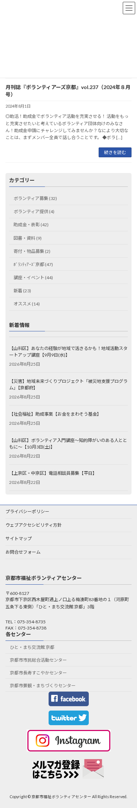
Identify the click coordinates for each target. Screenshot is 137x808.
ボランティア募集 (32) (35, 198)
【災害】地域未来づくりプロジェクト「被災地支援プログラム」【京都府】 (68, 384)
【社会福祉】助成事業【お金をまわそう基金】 (55, 414)
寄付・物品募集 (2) (32, 251)
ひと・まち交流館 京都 (32, 647)
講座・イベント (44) (33, 277)
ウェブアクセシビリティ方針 (33, 525)
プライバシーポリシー (27, 511)
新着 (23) (22, 290)
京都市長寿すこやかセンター (38, 673)
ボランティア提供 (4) (34, 211)
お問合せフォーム (23, 552)
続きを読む (115, 152)
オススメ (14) (27, 304)
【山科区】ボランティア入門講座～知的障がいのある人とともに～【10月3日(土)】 (68, 444)
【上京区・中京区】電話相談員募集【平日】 (53, 473)
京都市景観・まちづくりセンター (43, 685)
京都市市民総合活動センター (38, 660)
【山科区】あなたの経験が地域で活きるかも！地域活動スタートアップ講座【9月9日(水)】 (68, 352)
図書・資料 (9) (28, 238)
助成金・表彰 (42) (31, 225)
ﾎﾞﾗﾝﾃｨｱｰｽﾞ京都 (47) (33, 264)
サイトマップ (18, 538)
